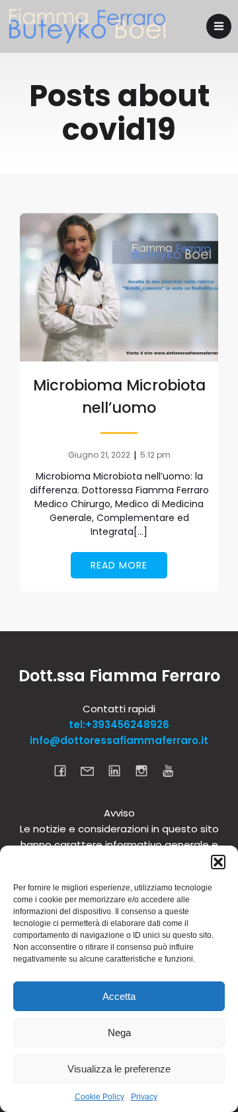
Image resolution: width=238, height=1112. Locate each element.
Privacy (144, 1096)
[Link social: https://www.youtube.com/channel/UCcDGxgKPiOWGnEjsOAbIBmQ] (173, 770)
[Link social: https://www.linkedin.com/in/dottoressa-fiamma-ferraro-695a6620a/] (119, 770)
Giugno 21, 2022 (99, 454)
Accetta (119, 996)
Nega (119, 1032)
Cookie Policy (99, 1096)
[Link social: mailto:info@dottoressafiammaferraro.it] (92, 770)
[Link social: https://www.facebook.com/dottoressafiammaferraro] (65, 770)
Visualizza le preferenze (119, 1068)
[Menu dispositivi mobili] (218, 26)
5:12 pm (155, 454)
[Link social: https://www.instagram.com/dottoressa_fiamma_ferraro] (146, 770)
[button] (218, 862)
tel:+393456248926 (119, 724)
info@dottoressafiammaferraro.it (119, 740)
